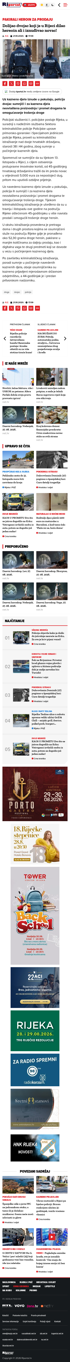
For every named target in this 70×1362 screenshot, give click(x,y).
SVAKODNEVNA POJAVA (48, 1249)
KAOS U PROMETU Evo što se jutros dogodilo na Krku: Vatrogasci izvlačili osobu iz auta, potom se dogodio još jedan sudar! (18, 524)
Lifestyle (50, 1286)
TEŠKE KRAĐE (16, 330)
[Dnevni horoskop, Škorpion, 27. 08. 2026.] (52, 560)
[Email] (30, 83)
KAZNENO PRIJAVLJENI (48, 330)
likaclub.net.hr (8, 1345)
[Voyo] (19, 1305)
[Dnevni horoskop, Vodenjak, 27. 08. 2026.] (18, 415)
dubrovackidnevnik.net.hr (27, 1339)
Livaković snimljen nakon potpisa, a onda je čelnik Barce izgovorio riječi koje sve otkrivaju (51, 393)
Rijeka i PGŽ (10, 487)
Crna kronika (10, 536)
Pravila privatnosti (38, 1315)
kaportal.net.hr (57, 1333)
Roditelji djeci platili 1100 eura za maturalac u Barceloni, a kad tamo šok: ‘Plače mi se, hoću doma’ (50, 522)
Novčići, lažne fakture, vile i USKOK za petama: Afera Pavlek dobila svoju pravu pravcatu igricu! (17, 393)
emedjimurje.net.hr (10, 1333)
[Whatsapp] (24, 83)
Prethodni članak (5, 338)
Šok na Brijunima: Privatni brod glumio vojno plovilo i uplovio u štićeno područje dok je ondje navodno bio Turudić (47, 666)
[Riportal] (12, 5)
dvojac (17, 292)
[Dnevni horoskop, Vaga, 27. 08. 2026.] (52, 591)
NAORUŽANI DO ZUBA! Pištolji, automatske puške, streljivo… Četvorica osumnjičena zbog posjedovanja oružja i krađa (49, 343)
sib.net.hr (43, 1333)
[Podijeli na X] (11, 83)
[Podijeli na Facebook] (4, 83)
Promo (33, 1290)
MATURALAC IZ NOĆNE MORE (50, 514)
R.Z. (7, 36)
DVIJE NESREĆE (10, 514)
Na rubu (7, 1290)
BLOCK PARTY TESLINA (42, 711)
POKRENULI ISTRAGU (47, 471)
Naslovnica (9, 1282)
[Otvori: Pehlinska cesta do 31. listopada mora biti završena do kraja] (18, 459)
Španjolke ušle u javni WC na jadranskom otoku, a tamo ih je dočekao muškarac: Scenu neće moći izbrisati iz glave (17, 1210)
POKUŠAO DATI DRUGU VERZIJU (14, 1198)
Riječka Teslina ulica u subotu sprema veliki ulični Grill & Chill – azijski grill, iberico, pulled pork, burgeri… (48, 719)
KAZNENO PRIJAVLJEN (47, 1197)
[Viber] (17, 83)
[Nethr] (47, 1305)
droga (6, 292)
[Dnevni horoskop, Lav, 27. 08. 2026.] (18, 560)
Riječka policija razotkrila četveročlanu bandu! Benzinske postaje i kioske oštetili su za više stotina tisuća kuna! (21, 343)
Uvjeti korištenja (29, 1321)
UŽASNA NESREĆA (40, 630)
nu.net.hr (44, 1339)
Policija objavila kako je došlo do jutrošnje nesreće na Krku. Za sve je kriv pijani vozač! (48, 636)
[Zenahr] (32, 1305)
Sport (5, 1286)
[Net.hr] (7, 1305)
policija (28, 292)
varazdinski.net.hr (29, 1333)
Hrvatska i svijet (45, 487)
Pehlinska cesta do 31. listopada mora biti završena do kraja (14, 479)
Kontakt (57, 1321)
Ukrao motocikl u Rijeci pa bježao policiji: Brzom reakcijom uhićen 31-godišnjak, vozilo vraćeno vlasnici (51, 1207)
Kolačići (5, 1315)
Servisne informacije (10, 1321)
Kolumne (21, 1290)
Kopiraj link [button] (37, 83)
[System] (47, 5)
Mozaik (37, 1286)
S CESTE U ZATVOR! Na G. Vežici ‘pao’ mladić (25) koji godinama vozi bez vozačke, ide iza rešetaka (18, 1258)
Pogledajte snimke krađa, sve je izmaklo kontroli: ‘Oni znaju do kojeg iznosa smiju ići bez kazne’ (50, 1259)
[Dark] (52, 5)
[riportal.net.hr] (8, 1353)
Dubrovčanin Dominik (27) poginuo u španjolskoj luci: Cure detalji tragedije (51, 479)
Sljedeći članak (65, 338)
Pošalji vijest (45, 1321)
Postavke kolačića (20, 1315)
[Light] (41, 5)
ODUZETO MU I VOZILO (13, 1249)
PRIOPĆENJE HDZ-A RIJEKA (15, 471)
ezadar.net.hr (7, 1339)
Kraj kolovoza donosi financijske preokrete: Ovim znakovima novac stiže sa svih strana (49, 431)
